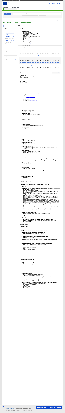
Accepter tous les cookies (41, 407)
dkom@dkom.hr (29, 268)
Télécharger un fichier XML (10, 34)
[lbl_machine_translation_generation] (31, 65)
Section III (6, 54)
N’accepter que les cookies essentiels (54, 407)
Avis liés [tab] (5, 28)
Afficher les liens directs (10, 36)
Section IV (6, 56)
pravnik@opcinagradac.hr (30, 40)
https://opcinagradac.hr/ (33, 43)
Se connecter (52, 3)
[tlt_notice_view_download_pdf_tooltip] (20, 62)
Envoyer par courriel (10, 40)
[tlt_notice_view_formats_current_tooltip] (58, 72)
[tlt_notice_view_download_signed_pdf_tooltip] (38, 55)
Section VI (6, 59)
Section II (6, 51)
